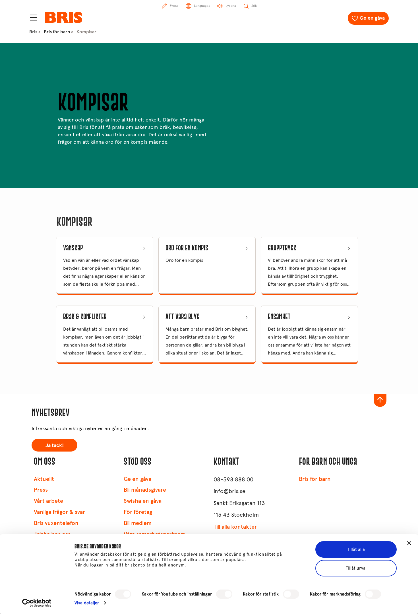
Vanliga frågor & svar (59, 512)
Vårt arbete (48, 500)
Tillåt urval (356, 568)
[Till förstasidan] (63, 17)
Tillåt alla (356, 549)
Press (41, 489)
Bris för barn (57, 31)
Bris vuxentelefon (56, 523)
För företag (138, 512)
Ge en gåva (372, 18)
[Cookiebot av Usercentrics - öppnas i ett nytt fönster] (37, 603)
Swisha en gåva (143, 500)
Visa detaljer (87, 602)
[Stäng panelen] (409, 543)
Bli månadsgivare (145, 489)
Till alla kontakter (235, 526)
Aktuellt (44, 479)
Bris (33, 31)
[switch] (224, 594)
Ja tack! (54, 445)
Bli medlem (138, 523)
